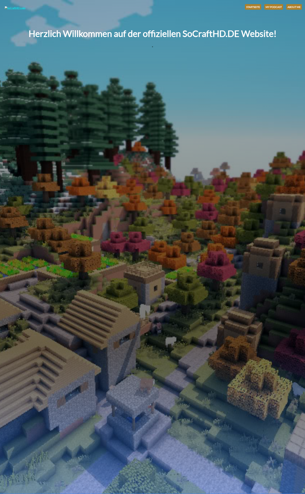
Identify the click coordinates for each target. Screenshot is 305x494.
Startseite (253, 6)
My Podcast (274, 6)
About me (294, 6)
